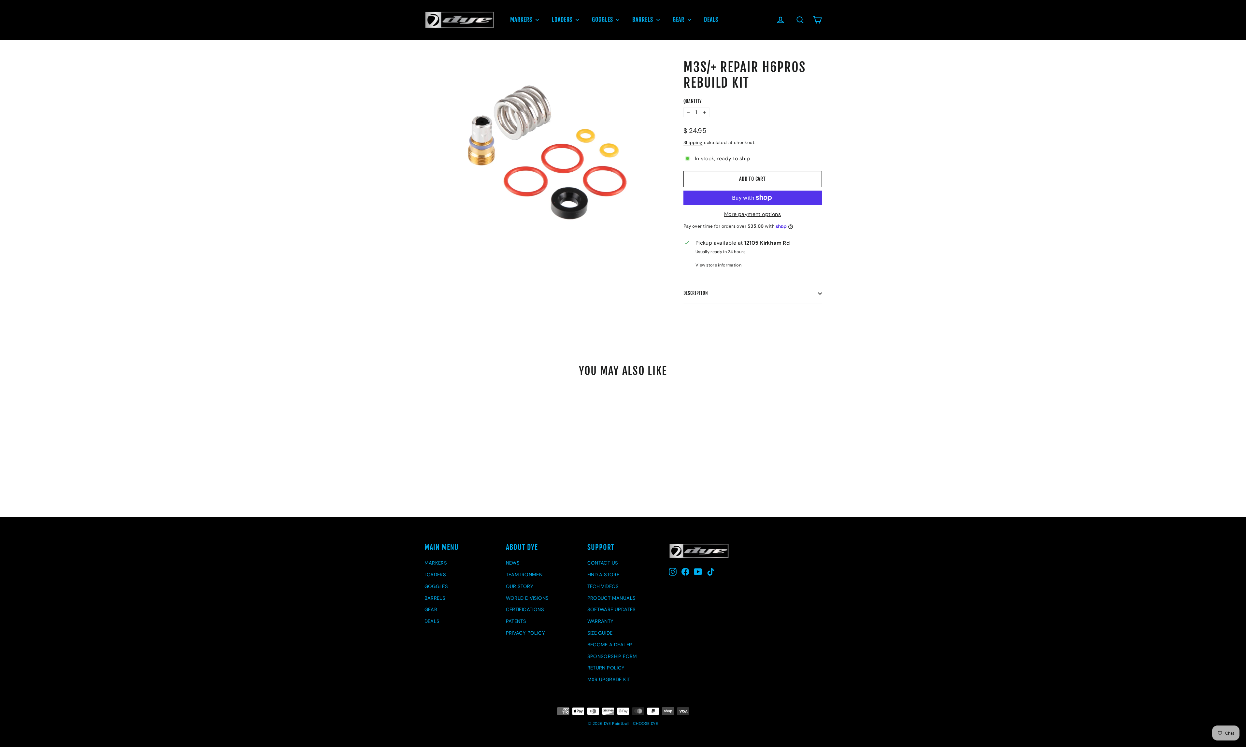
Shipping (693, 142)
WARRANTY (600, 621)
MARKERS (522, 19)
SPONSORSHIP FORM (612, 656)
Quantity (692, 101)
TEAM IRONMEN (524, 574)
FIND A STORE (603, 574)
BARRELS (643, 19)
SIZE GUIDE (600, 633)
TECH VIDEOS (603, 586)
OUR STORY (520, 586)
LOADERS (563, 19)
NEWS (513, 563)
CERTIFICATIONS (525, 609)
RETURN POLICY (606, 668)
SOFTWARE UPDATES (611, 609)
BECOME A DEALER (609, 644)
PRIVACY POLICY (525, 633)
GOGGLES (603, 19)
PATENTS (516, 621)
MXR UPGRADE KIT (608, 679)
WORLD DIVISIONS (527, 598)
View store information (718, 265)
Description (695, 293)
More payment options (752, 214)
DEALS (711, 19)
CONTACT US (602, 563)
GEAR (679, 19)
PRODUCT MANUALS (611, 598)
